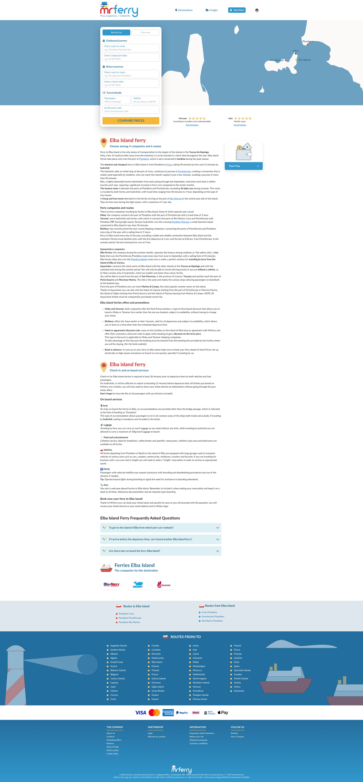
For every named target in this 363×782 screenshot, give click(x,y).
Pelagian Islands (201, 695)
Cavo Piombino (209, 612)
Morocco (197, 670)
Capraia (114, 683)
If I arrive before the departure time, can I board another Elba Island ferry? (150, 539)
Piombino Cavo (126, 614)
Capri (113, 687)
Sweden (238, 674)
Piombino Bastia (139, 259)
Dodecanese (158, 658)
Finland (155, 670)
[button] (258, 10)
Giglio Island (158, 687)
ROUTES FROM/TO (186, 637)
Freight (214, 10)
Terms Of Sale (113, 747)
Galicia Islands (159, 678)
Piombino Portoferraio (130, 618)
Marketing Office (114, 740)
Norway (197, 687)
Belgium (114, 674)
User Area (238, 10)
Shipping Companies (198, 740)
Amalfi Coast (116, 662)
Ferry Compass (237, 737)
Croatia (155, 646)
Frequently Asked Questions (202, 733)
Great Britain (158, 691)
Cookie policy (112, 754)
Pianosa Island (200, 699)
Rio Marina (175, 199)
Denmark (156, 654)
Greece (155, 695)
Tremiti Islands (241, 678)
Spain (236, 666)
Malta (196, 662)
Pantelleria (198, 691)
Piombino (144, 159)
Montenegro (199, 666)
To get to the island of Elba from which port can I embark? (141, 528)
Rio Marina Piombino (212, 621)
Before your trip (196, 737)
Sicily (236, 662)
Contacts (110, 737)
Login (150, 733)
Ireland (155, 699)
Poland (237, 646)
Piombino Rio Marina (129, 622)
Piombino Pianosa (180, 222)
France (155, 674)
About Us (111, 733)
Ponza (237, 650)
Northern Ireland (201, 683)
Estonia (155, 666)
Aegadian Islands (118, 646)
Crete (113, 699)
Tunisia (237, 683)
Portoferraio (184, 171)
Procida (238, 654)
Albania (114, 654)
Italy (195, 650)
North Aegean (200, 678)
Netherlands (199, 674)
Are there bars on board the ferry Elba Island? (134, 551)
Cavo (169, 165)
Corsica (114, 695)
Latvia (196, 654)
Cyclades (156, 650)
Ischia (196, 646)
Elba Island (157, 662)
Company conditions (199, 744)
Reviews (110, 744)
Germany (156, 683)
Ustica (237, 687)
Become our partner (157, 737)
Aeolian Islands (117, 650)
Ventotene (239, 691)
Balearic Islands (118, 670)
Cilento (114, 691)
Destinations (185, 10)
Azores (113, 666)
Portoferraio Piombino (213, 616)
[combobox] (131, 49)
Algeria (113, 658)
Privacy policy (113, 750)
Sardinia (238, 658)
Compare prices (131, 120)
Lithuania (197, 658)
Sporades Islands (242, 670)
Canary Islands (117, 678)
